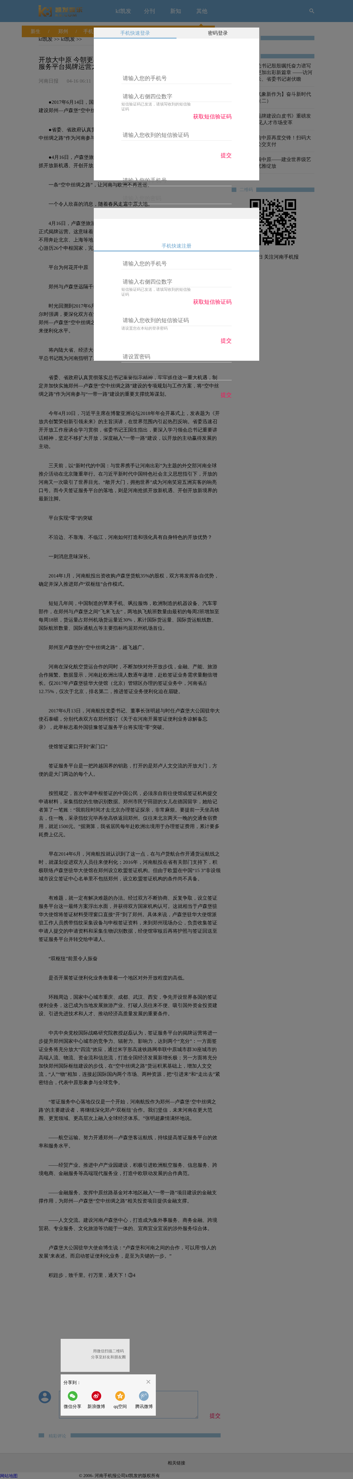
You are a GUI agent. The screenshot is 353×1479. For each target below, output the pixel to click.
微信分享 (74, 1400)
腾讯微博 (144, 1406)
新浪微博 (96, 1406)
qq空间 (120, 1406)
